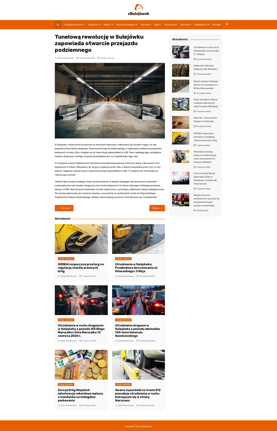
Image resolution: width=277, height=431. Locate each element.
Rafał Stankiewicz (66, 58)
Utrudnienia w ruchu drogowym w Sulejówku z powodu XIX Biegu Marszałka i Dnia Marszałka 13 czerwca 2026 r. (81, 331)
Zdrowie (145, 24)
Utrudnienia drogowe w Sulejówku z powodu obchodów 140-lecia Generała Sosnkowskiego (137, 331)
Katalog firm (200, 24)
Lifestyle (184, 24)
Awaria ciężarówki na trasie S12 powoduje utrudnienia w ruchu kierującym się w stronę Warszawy (138, 395)
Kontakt (217, 24)
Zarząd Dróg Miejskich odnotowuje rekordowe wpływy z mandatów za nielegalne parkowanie (80, 395)
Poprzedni (66, 208)
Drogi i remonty (107, 58)
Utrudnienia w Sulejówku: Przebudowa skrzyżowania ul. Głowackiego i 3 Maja (136, 268)
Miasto (107, 24)
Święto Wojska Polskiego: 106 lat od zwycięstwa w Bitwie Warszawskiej (206, 85)
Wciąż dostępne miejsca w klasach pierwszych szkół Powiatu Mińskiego (206, 103)
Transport (93, 24)
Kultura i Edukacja (125, 24)
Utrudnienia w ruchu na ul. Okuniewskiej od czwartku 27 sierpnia (206, 51)
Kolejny (155, 208)
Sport (158, 24)
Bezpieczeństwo (73, 24)
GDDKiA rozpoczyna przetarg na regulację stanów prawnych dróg (81, 268)
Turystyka (169, 24)
